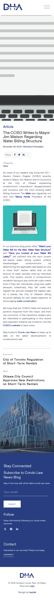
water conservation (26, 300)
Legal (32, 586)
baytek (32, 592)
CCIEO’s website (11, 325)
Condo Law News (27, 332)
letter (28, 193)
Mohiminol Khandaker (33, 146)
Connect (9, 554)
